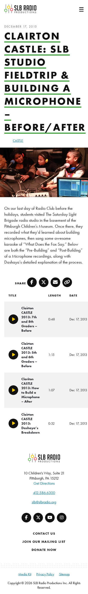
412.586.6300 (44, 492)
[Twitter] (38, 517)
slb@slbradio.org (44, 502)
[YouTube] (50, 517)
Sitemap (64, 574)
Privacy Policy (45, 574)
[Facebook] (26, 517)
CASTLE (18, 140)
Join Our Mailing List (44, 542)
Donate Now (44, 550)
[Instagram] (61, 517)
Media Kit (24, 574)
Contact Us (44, 533)
